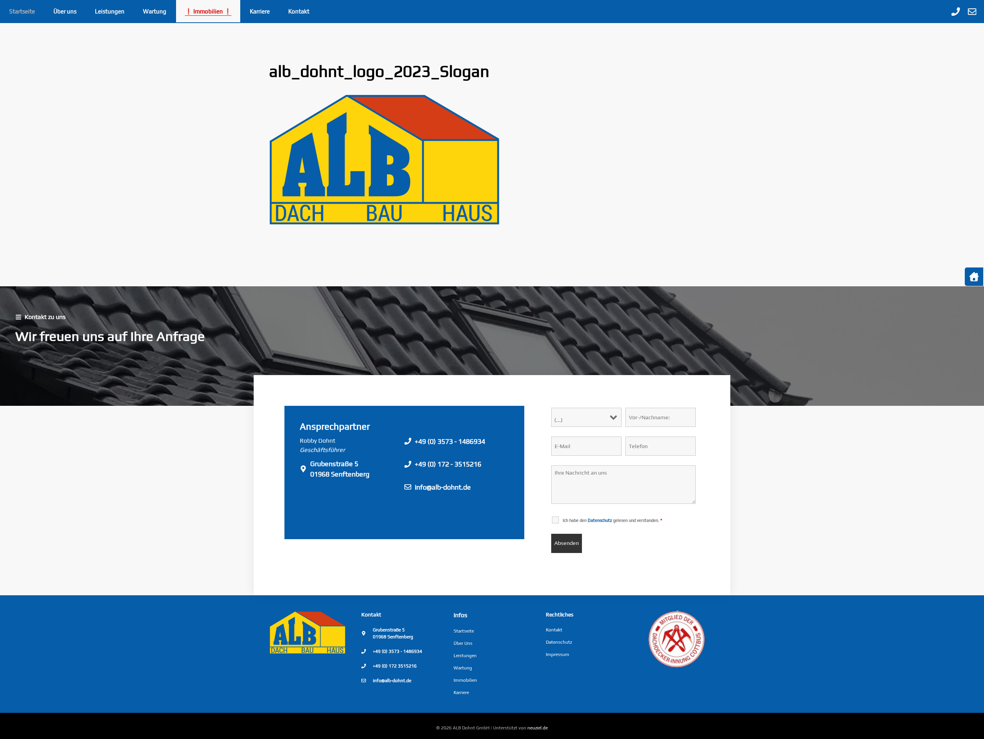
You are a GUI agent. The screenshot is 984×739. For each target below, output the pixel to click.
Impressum (557, 654)
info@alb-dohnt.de (443, 487)
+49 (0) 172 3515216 (395, 666)
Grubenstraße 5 (334, 464)
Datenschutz (559, 642)
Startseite (22, 11)
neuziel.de (537, 728)
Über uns (64, 11)
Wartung (154, 11)
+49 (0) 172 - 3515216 (448, 464)
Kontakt (298, 11)
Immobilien (465, 680)
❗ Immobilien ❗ (208, 11)
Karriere (260, 11)
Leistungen (110, 11)
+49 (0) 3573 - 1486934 (450, 441)
